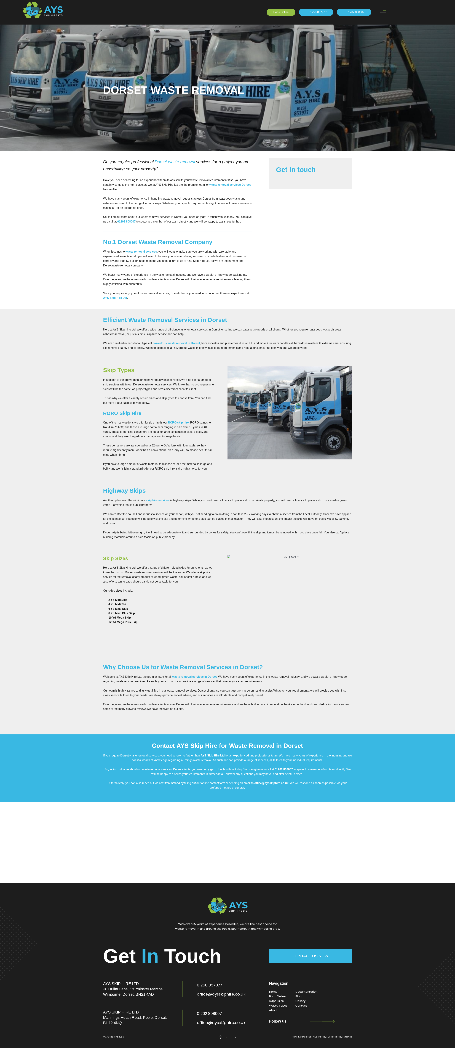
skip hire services (158, 500)
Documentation (306, 992)
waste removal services (141, 251)
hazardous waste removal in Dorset (176, 343)
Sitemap (348, 1036)
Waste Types (278, 1006)
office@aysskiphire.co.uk (271, 783)
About (273, 1010)
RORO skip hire (178, 422)
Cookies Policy (335, 1036)
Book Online (277, 996)
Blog (298, 996)
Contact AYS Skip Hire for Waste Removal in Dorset (227, 745)
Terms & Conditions (301, 1036)
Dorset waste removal (175, 161)
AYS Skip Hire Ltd (115, 297)
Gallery (300, 1001)
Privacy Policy (319, 1036)
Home (273, 992)
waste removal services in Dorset (194, 676)
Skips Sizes (276, 1001)
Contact (301, 1006)
